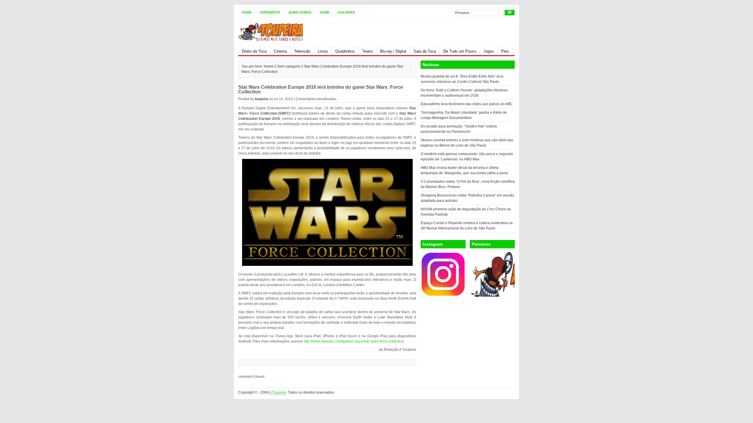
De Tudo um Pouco (459, 51)
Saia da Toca (425, 51)
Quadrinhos (345, 51)
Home (246, 12)
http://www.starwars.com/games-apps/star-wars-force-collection (354, 341)
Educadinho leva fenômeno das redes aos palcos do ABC (467, 104)
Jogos (489, 51)
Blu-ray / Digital (393, 51)
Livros (323, 51)
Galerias (346, 12)
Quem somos (300, 12)
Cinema (280, 51)
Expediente (270, 12)
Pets (505, 51)
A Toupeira (277, 392)
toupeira (261, 99)
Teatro (367, 51)
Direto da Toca (254, 51)
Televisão (302, 51)
